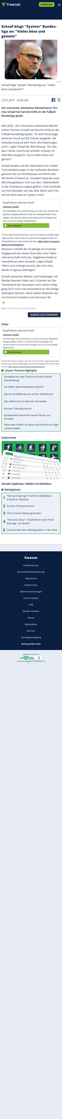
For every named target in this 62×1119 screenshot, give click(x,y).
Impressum (31, 578)
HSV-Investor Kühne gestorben (24, 513)
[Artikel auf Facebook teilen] (54, 99)
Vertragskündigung (31, 637)
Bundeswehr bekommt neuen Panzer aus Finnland (27, 416)
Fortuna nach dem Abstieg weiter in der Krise (32, 529)
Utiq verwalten (31, 598)
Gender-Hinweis (31, 611)
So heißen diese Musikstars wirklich (24, 386)
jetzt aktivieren (14, 225)
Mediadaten (31, 624)
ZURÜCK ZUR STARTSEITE (44, 314)
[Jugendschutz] (31, 657)
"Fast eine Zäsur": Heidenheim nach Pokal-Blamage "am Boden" (30, 521)
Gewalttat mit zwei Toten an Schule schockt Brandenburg (28, 378)
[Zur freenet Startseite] (10, 4)
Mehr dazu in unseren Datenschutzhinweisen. (26, 366)
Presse (31, 617)
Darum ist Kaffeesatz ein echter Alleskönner (28, 394)
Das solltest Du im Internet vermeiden (25, 401)
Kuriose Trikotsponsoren (18, 408)
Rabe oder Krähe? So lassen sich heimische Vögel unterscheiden (31, 426)
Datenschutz (31, 584)
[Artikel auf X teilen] (59, 99)
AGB (31, 604)
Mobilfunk (46, 4)
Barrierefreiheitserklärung (31, 571)
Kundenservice (31, 565)
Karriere (31, 630)
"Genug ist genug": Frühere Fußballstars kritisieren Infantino (29, 497)
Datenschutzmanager (31, 591)
